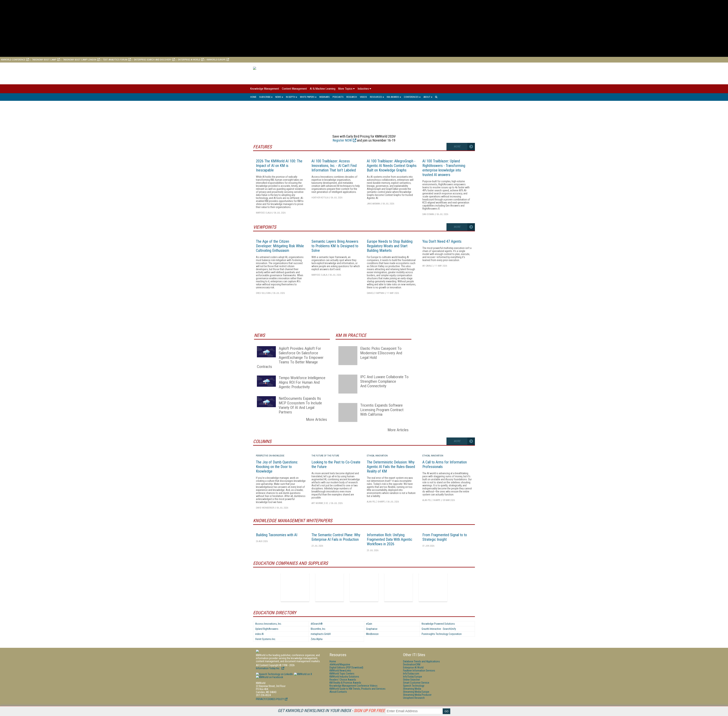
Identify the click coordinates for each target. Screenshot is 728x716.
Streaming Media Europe (416, 691)
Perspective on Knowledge (270, 455)
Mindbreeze (372, 633)
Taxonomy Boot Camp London (79, 59)
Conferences (411, 96)
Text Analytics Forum (115, 59)
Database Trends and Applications (421, 661)
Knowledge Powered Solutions (438, 623)
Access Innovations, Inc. (268, 623)
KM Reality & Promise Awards (345, 682)
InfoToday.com (411, 673)
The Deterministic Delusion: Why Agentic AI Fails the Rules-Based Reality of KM (391, 466)
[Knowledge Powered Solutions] (398, 587)
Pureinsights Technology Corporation (442, 633)
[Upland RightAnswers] (433, 587)
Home (253, 96)
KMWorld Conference (13, 59)
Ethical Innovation (377, 455)
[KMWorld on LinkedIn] (274, 674)
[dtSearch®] (329, 587)
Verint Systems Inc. (265, 639)
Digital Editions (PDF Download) (346, 667)
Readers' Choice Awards (342, 679)
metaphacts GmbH (321, 633)
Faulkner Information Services (419, 670)
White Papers (307, 96)
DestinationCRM (411, 664)
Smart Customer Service (416, 682)
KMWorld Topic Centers (341, 673)
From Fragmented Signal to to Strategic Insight (444, 537)
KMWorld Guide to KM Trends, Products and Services (357, 688)
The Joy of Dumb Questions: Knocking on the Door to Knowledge (277, 466)
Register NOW (342, 140)
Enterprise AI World (189, 59)
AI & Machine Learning (322, 88)
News (278, 96)
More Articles (316, 419)
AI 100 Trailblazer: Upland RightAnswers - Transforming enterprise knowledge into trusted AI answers (443, 168)
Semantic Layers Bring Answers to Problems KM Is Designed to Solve (334, 246)
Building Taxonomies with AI (276, 535)
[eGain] (364, 587)
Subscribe (265, 96)
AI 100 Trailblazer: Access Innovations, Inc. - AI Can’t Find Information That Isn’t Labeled (334, 165)
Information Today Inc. (268, 668)
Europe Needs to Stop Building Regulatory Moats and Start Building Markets (390, 246)
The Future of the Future (325, 455)
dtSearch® (317, 623)
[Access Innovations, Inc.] (295, 587)
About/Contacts (338, 691)
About (426, 96)
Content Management (294, 88)
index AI (259, 633)
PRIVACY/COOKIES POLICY (270, 699)
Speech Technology (413, 685)
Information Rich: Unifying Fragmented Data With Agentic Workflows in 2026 (389, 539)
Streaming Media (412, 688)
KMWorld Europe (216, 59)
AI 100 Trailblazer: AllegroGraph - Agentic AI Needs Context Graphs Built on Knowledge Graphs (392, 165)
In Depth (290, 96)
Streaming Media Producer (417, 694)
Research (351, 96)
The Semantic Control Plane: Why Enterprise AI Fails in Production (335, 537)
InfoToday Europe (412, 676)
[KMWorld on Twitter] (302, 674)
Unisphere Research (414, 697)
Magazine (339, 664)
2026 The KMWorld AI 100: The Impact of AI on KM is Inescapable (279, 165)
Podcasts (338, 96)
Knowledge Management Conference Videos (353, 685)
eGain (369, 623)
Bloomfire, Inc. (318, 628)
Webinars (324, 96)
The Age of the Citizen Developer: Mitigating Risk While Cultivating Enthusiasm (280, 246)
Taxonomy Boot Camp (44, 59)
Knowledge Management (264, 88)
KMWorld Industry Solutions (344, 676)
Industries (363, 88)
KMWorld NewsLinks (340, 670)
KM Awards (393, 96)
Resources (376, 96)
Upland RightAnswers (266, 628)
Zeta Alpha (316, 639)
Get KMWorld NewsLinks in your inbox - (331, 710)
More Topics (345, 88)
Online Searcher (411, 679)
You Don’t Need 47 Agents (441, 241)
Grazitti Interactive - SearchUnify (439, 628)
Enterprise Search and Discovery (152, 59)
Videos (363, 96)
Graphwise (371, 628)
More (457, 146)
